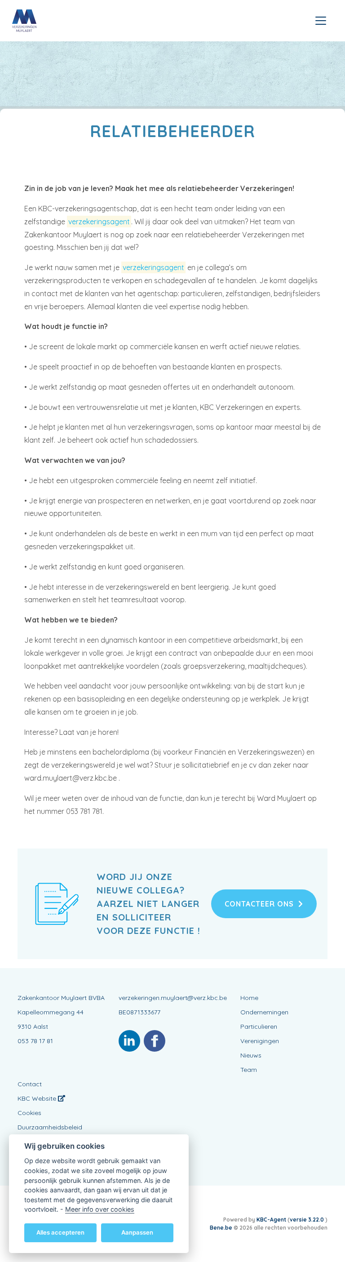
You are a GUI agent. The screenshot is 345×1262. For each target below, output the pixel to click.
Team (248, 1070)
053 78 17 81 (35, 1041)
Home (249, 998)
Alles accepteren (60, 1232)
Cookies (29, 1113)
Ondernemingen (264, 1012)
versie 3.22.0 (307, 1219)
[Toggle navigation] (321, 20)
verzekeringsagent (99, 221)
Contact (30, 1084)
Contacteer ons (259, 903)
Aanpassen (137, 1232)
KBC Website (38, 1098)
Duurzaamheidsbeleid (50, 1127)
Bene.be (221, 1227)
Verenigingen (259, 1041)
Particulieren (258, 1026)
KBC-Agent (271, 1219)
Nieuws (250, 1055)
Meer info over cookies (99, 1209)
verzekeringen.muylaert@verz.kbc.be (173, 998)
